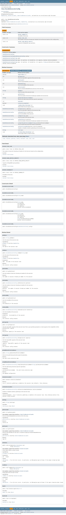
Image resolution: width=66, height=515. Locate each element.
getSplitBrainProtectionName (25, 97)
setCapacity (21, 108)
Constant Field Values (8, 154)
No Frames (20, 3)
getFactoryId (21, 87)
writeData (20, 132)
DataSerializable (12, 15)
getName (20, 90)
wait (27, 138)
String (15, 58)
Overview (2, 1)
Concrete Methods (26, 70)
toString (20, 130)
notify (18, 138)
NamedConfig (4, 15)
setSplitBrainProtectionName (25, 122)
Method (17, 5)
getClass (13, 138)
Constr (13, 5)
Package (7, 1)
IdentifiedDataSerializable (24, 15)
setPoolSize (21, 119)
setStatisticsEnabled (23, 126)
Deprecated (21, 1)
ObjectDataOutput (27, 132)
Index (26, 1)
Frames (15, 3)
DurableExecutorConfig (8, 54)
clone (4, 138)
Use (14, 1)
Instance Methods (15, 70)
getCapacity (21, 76)
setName (20, 115)
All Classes (27, 3)
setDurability (21, 112)
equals (19, 74)
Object (7, 20)
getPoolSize (21, 94)
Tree (17, 1)
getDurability (21, 83)
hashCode (20, 101)
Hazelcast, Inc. (11, 513)
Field (10, 5)
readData (20, 105)
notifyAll (23, 138)
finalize (8, 138)
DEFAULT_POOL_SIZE (22, 38)
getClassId (20, 80)
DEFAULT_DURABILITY (22, 34)
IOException (17, 446)
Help (29, 1)
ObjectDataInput (26, 105)
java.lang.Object (5, 11)
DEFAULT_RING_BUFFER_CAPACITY (25, 41)
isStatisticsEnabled (23, 103)
